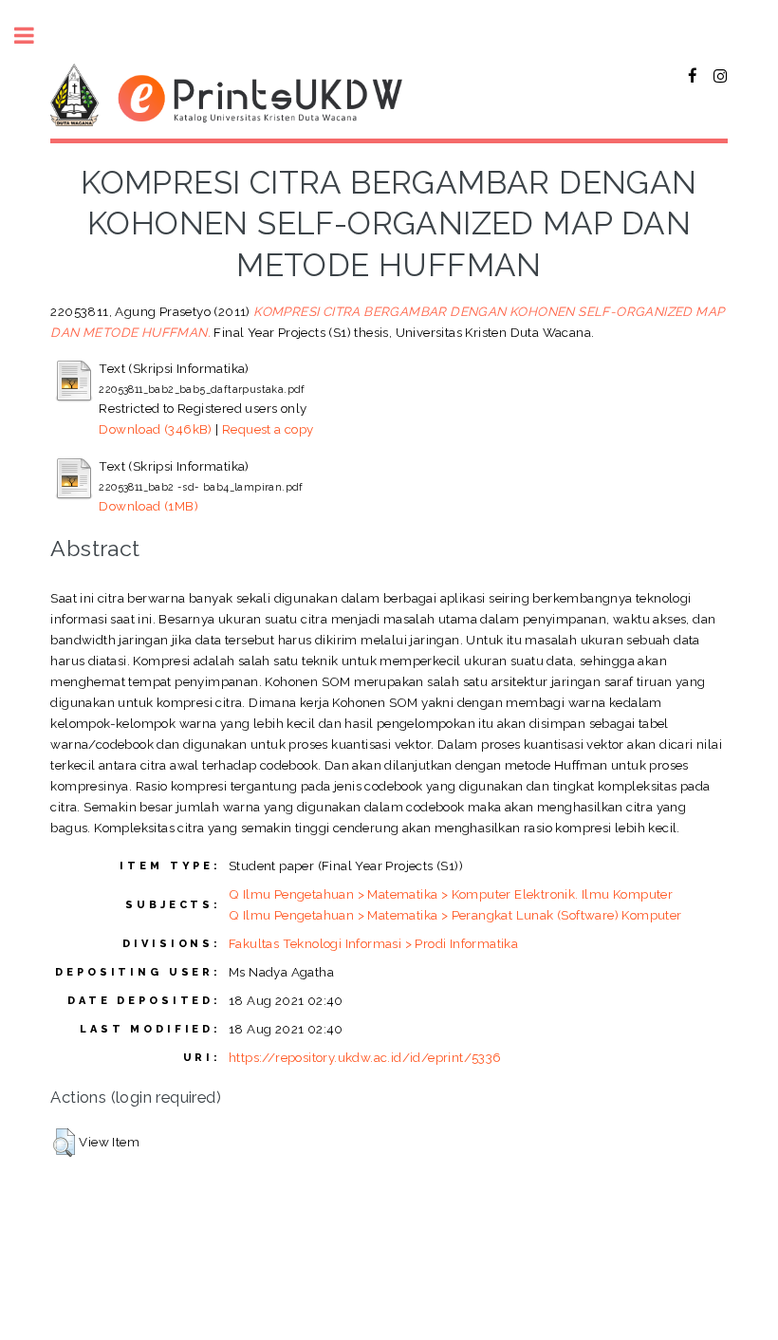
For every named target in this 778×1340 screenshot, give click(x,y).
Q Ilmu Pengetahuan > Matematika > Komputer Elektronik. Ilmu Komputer (451, 894)
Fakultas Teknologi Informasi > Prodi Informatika (373, 943)
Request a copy (268, 429)
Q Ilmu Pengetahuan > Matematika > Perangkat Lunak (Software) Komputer (455, 914)
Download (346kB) (155, 429)
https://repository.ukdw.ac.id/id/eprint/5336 (365, 1057)
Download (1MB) (148, 505)
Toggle (34, 35)
